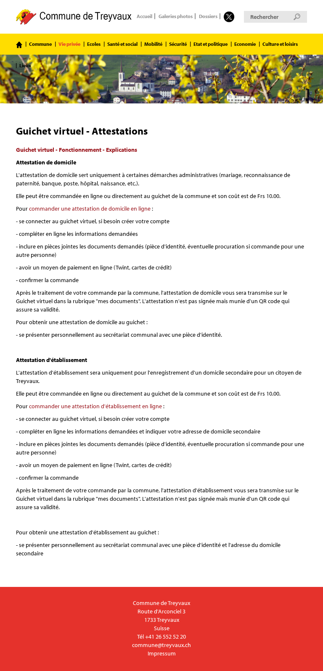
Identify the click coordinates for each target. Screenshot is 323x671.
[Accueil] (19, 45)
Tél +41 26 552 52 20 (161, 636)
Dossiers (208, 16)
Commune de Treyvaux (74, 17)
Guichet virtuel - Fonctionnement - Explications (76, 149)
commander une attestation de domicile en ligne (90, 208)
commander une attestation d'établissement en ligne (95, 406)
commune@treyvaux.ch (161, 645)
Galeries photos (176, 16)
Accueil (144, 16)
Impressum (162, 653)
